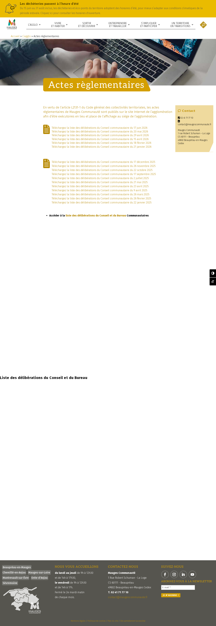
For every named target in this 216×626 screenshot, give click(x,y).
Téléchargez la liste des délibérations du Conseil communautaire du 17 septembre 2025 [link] (104, 174)
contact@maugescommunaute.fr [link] (194, 124)
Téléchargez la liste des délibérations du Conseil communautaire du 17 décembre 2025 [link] (104, 162)
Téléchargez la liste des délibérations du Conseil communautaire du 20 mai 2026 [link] (100, 131)
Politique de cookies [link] (97, 621)
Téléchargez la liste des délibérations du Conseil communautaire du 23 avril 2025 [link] (100, 186)
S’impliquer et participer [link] (148, 25)
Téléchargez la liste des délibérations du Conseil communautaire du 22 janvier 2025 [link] (102, 202)
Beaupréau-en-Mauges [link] (17, 567)
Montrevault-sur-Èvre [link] (16, 577)
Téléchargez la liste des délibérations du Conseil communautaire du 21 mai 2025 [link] (100, 182)
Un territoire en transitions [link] (180, 25)
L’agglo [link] (33, 24)
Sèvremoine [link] (10, 583)
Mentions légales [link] (78, 621)
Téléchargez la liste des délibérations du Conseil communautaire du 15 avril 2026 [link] (100, 139)
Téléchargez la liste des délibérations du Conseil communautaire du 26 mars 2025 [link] (101, 194)
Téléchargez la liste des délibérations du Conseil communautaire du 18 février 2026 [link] (101, 142)
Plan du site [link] (113, 621)
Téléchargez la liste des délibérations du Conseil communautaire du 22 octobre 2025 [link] (102, 170)
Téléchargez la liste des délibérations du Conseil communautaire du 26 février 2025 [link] (102, 198)
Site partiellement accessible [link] (132, 621)
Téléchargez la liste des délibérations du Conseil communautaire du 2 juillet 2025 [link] (101, 178)
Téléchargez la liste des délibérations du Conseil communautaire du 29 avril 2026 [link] (100, 135)
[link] (108, 8)
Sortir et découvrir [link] (86, 25)
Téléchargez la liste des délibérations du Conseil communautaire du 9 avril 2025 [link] (100, 190)
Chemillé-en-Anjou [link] (14, 572)
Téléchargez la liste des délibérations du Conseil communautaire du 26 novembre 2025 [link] (104, 166)
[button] (165, 574)
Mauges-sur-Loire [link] (39, 572)
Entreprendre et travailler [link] (118, 25)
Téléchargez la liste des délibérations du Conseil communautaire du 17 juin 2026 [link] (99, 127)
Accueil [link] (15, 36)
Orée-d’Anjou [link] (39, 577)
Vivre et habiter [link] (58, 25)
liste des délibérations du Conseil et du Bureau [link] (95, 215)
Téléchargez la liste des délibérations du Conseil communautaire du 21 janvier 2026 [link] (101, 146)
